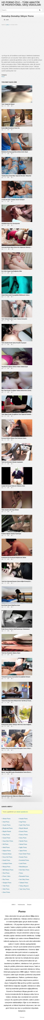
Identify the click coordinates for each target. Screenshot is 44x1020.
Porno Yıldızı (7, 876)
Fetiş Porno (6, 834)
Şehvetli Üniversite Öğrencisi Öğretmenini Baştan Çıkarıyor (19, 796)
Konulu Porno (23, 857)
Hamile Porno (23, 841)
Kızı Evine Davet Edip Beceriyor (11, 605)
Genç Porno (22, 838)
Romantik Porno (24, 876)
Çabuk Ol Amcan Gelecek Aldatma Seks (13, 486)
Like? (7, 19)
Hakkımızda (21, 904)
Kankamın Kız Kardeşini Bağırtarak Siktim (14, 557)
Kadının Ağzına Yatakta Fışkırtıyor (11, 533)
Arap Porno (22, 822)
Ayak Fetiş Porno (24, 825)
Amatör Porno (23, 818)
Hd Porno (5, 844)
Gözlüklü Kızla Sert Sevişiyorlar (11, 223)
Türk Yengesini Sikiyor (8, 104)
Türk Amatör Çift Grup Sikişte (10, 510)
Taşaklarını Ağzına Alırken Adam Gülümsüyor (15, 366)
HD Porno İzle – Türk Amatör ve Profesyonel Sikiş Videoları (21, 3)
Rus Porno (6, 879)
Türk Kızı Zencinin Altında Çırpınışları (12, 462)
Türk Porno (6, 886)
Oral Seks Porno (24, 870)
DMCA (13, 904)
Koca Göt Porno (7, 857)
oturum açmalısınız (22, 812)
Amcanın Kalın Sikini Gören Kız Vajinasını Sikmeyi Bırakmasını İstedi (21, 247)
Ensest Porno (23, 831)
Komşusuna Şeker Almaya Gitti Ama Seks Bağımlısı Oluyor (19, 724)
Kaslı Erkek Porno (24, 854)
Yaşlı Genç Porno (24, 889)
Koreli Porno (6, 860)
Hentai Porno (23, 844)
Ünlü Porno (6, 889)
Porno (3, 76)
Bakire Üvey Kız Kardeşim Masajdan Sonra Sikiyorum (17, 748)
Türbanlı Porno (23, 882)
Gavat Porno (6, 838)
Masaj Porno (6, 866)
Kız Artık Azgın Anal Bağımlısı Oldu (12, 271)
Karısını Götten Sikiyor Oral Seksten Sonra (14, 438)
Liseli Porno (22, 863)
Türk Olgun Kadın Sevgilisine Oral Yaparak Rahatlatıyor (18, 414)
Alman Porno (6, 818)
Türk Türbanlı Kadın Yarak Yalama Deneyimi (14, 319)
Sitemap (22, 1017)
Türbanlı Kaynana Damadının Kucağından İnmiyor (16, 677)
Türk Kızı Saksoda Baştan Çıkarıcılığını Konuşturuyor (17, 581)
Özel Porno (6, 873)
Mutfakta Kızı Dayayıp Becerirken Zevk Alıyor (15, 152)
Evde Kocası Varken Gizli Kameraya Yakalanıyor (16, 629)
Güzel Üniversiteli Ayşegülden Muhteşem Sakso (15, 295)
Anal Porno (6, 822)
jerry (8, 24)
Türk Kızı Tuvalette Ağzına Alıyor (11, 653)
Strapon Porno (7, 882)
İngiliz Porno (23, 847)
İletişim (29, 904)
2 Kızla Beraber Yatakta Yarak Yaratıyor (13, 199)
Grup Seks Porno (8, 841)
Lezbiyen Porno (7, 863)
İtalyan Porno (7, 850)
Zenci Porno (6, 892)
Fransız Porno (23, 834)
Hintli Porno (6, 847)
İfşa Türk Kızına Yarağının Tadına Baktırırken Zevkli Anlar (18, 390)
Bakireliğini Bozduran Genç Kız (11, 128)
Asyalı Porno (6, 825)
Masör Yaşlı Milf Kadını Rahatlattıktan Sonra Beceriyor (17, 772)
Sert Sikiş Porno (24, 879)
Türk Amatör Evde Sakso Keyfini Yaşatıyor (14, 343)
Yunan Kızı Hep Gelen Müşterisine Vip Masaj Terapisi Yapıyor (19, 700)
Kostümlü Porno (24, 860)
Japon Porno (23, 850)
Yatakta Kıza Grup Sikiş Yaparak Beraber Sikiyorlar (16, 176)
